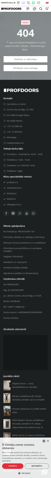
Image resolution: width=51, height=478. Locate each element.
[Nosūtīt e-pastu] (39, 2)
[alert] (25, 458)
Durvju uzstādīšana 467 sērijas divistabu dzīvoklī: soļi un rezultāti (28, 398)
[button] (25, 473)
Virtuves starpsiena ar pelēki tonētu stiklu (29, 410)
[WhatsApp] (34, 2)
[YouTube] (26, 213)
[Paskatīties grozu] (47, 9)
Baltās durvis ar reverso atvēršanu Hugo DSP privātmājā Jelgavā (28, 437)
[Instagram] (13, 213)
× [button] (48, 441)
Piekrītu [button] (13, 466)
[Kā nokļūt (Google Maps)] (19, 2)
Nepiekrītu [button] (36, 466)
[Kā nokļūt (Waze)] (24, 2)
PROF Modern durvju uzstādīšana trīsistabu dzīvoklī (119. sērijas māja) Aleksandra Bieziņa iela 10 (28, 424)
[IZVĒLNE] (28, 9)
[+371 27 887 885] (29, 2)
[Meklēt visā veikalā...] (41, 9)
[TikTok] (20, 213)
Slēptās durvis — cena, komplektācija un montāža (24, 385)
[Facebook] (6, 213)
